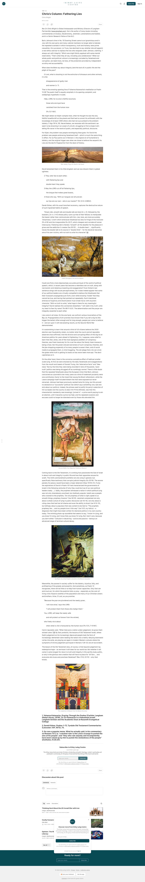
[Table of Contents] (2, 441)
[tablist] (49, 782)
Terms (77, 870)
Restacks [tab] (53, 782)
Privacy (73, 870)
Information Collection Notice (72, 846)
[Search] (120, 3)
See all (45, 845)
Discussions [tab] (55, 803)
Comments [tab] (46, 782)
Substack (64, 878)
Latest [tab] (48, 803)
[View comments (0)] (47, 24)
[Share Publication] (124, 3)
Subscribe (131, 4)
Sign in (140, 4)
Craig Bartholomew (64, 812)
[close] (88, 819)
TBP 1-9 (44, 11)
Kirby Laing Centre (51, 812)
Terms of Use (80, 844)
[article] (72, 812)
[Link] (39, 718)
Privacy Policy (85, 846)
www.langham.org (58, 31)
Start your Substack (68, 874)
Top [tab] (44, 803)
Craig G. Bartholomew (48, 810)
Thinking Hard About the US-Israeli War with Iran (60, 808)
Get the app (80, 874)
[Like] (43, 24)
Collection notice (85, 870)
